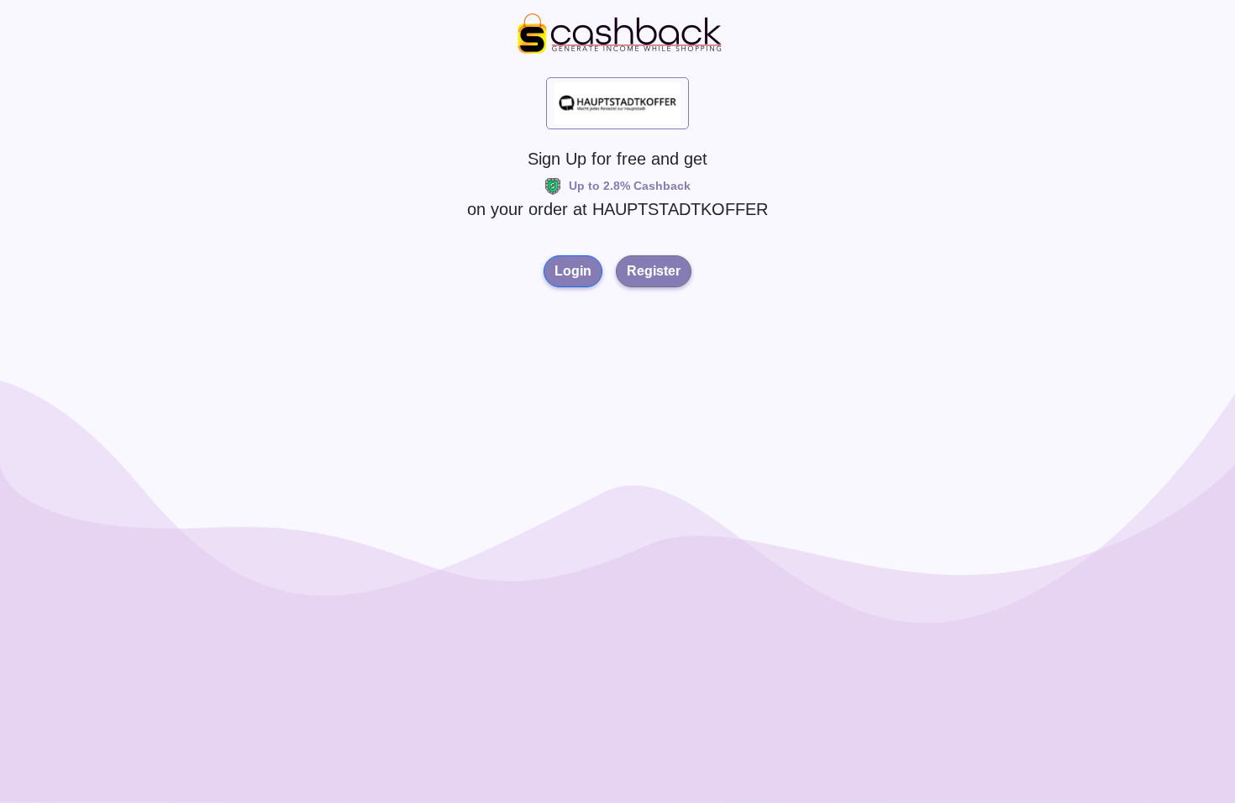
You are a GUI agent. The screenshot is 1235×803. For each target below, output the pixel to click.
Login (572, 271)
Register (654, 271)
